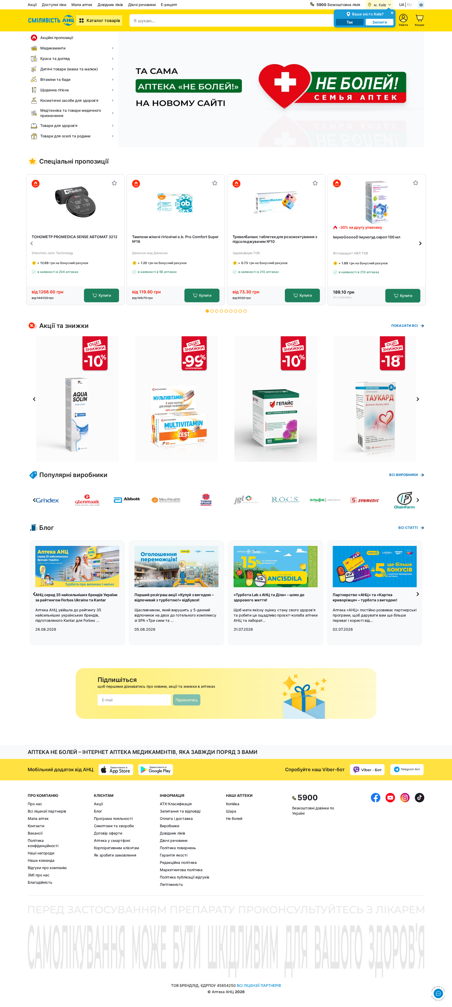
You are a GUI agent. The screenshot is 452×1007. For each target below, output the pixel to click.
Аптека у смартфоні (112, 840)
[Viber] (367, 769)
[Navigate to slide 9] (245, 311)
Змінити (379, 22)
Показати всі (404, 325)
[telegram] (407, 769)
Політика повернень (178, 848)
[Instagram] (405, 840)
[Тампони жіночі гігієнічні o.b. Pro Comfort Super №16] (176, 202)
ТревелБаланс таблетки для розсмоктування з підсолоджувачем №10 (275, 239)
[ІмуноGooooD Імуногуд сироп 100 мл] (376, 202)
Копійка (232, 804)
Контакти (36, 826)
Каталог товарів (103, 20)
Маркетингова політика (181, 870)
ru (409, 4)
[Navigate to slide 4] (221, 311)
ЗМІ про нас (38, 875)
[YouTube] (390, 840)
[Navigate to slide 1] (207, 311)
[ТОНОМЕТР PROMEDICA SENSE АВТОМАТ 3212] (75, 202)
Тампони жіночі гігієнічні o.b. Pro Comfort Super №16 (175, 239)
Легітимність (171, 884)
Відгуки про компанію (47, 867)
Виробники (169, 826)
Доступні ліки (54, 4)
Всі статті (408, 527)
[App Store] (116, 769)
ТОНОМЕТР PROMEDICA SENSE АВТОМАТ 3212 (74, 236)
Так (350, 22)
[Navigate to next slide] (420, 243)
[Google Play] (155, 769)
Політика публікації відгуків (184, 877)
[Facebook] (375, 840)
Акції (32, 4)
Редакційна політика (178, 862)
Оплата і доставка (176, 818)
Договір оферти (108, 833)
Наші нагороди (41, 853)
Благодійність (40, 882)
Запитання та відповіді (180, 811)
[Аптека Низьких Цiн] (52, 20)
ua (401, 4)
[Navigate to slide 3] (216, 311)
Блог (98, 811)
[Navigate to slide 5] (226, 311)
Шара (231, 811)
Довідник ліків (110, 4)
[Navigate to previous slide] (32, 243)
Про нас (35, 804)
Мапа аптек (81, 4)
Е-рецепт (169, 4)
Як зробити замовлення (115, 855)
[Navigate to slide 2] (212, 311)
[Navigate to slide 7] (235, 311)
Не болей (234, 818)
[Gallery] (226, 399)
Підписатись (187, 700)
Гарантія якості (173, 855)
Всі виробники (403, 475)
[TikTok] (419, 840)
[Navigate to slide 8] (240, 311)
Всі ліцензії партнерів (47, 811)
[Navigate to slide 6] (231, 311)
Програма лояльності (113, 818)
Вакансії (35, 833)
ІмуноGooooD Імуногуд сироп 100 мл (366, 237)
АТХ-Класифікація (176, 804)
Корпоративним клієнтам (116, 848)
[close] (392, 12)
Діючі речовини (142, 4)
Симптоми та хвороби (114, 826)
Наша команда (41, 860)
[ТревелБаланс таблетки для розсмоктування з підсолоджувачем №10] (276, 202)
